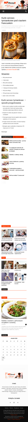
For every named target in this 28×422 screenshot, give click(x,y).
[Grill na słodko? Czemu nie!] (5, 177)
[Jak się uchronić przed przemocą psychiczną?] (7, 233)
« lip (2, 360)
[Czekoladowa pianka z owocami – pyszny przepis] (5, 170)
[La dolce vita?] (21, 265)
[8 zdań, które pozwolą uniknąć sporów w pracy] (21, 233)
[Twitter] (17, 402)
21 (17, 352)
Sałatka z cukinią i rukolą (16, 154)
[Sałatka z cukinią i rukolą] (5, 156)
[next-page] (5, 182)
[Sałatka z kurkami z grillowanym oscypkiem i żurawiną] (14, 310)
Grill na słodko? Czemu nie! (16, 175)
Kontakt (21, 408)
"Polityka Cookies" (14, 414)
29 (21, 355)
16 (24, 349)
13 (14, 349)
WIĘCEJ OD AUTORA (18, 137)
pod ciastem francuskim (11, 69)
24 (3, 355)
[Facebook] (10, 402)
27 (14, 355)
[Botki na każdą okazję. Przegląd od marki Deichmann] (7, 277)
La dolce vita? (18, 270)
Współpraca (16, 408)
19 (10, 352)
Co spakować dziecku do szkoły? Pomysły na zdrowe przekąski (17, 149)
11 (7, 349)
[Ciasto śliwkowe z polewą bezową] (5, 163)
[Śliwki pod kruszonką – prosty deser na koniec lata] (5, 142)
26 (10, 355)
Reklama (11, 408)
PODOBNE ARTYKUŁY (7, 137)
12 (10, 349)
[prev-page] (2, 182)
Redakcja (6, 408)
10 (3, 349)
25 (7, 355)
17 (3, 352)
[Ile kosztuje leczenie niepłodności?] (21, 247)
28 (17, 355)
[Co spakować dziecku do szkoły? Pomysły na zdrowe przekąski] (5, 149)
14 (17, 349)
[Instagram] (14, 402)
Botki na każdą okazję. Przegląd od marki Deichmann (6, 284)
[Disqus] (14, 205)
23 (24, 352)
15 (21, 349)
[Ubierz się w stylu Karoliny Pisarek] (7, 265)
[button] (3, 11)
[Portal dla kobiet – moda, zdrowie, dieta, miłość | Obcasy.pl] (14, 4)
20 (14, 352)
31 (3, 357)
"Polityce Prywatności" (16, 419)
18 (7, 352)
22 (21, 352)
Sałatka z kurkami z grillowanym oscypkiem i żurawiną (12, 321)
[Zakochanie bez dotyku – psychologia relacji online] (7, 247)
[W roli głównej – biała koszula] (21, 277)
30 (24, 355)
